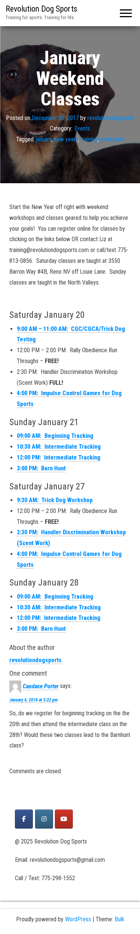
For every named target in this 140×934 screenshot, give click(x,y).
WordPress (78, 919)
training (89, 139)
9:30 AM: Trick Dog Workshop (55, 500)
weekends (112, 139)
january (43, 139)
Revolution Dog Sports (41, 8)
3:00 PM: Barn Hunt (41, 468)
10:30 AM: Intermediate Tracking (59, 446)
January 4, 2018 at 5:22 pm (33, 700)
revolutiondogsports (110, 118)
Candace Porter (41, 686)
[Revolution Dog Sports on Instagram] (44, 819)
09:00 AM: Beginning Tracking (55, 435)
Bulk (119, 919)
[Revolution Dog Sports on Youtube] (64, 819)
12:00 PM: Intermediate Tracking (58, 457)
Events (82, 128)
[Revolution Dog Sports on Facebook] (24, 819)
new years (66, 139)
